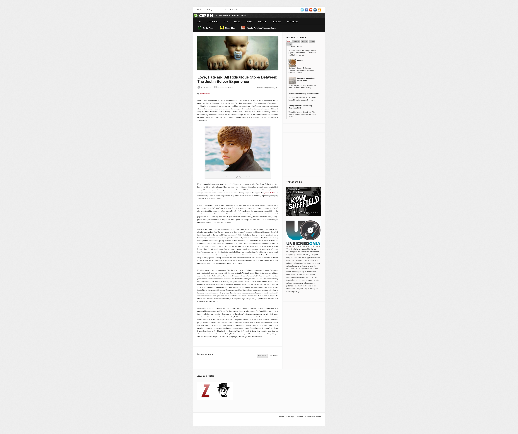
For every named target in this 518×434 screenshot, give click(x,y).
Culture (230, 88)
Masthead (200, 10)
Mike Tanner (205, 93)
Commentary (222, 88)
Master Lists (230, 28)
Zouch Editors (206, 88)
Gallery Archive (212, 10)
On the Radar (208, 28)
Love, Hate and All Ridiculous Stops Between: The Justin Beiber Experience (237, 79)
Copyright (290, 416)
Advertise (223, 10)
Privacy (300, 416)
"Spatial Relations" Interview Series (261, 28)
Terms (281, 416)
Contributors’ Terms (313, 416)
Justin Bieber (269, 192)
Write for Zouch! (235, 10)
